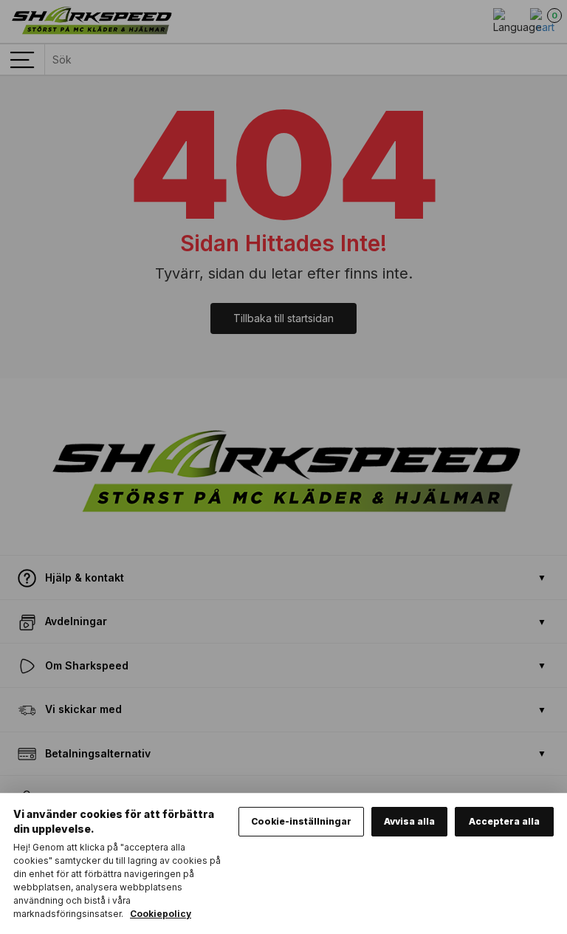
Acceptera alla (504, 821)
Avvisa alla (409, 821)
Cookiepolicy (160, 913)
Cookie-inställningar (301, 821)
